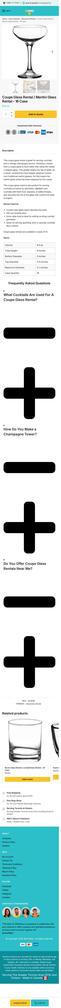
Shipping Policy (9, 487)
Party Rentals (14, 19)
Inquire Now (20, 1002)
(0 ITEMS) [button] (13, 3)
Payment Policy (9, 494)
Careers (5, 464)
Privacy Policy (8, 461)
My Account (7, 476)
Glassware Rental (28, 19)
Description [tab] (8, 152)
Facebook (6, 505)
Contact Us (7, 479)
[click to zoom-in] (29, 51)
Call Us (41, 1002)
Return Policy (8, 490)
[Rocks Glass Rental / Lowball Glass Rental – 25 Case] (25, 360)
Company (6, 457)
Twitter (5, 509)
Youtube (6, 516)
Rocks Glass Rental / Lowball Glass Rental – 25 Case (25, 388)
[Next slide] (52, 52)
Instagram (6, 512)
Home (4, 19)
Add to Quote (31, 114)
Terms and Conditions (12, 483)
